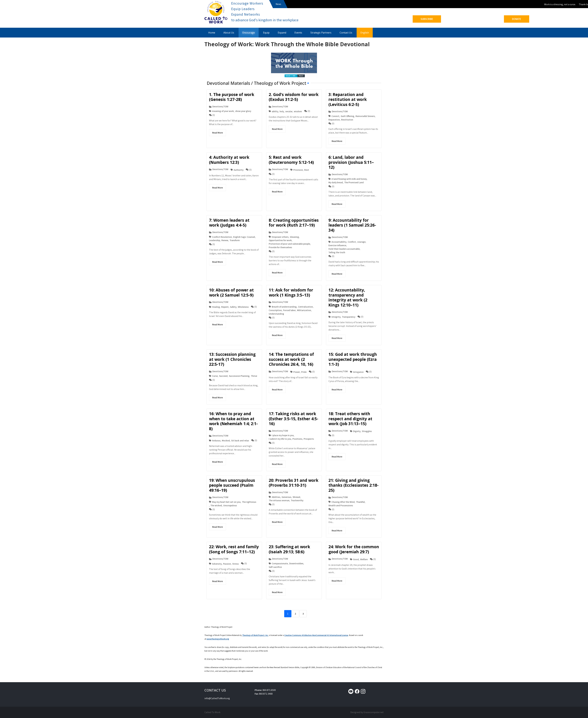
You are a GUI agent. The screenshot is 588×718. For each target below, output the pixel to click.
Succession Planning (239, 375)
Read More (217, 132)
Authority (238, 169)
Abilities (276, 496)
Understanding (276, 313)
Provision (298, 169)
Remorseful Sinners (365, 116)
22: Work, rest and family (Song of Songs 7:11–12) (234, 549)
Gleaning (294, 236)
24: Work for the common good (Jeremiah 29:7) (353, 549)
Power (296, 371)
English (364, 32)
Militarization (304, 310)
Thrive (254, 375)
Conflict (352, 241)
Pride (304, 371)
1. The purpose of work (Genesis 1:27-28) (231, 97)
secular (288, 111)
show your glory (243, 111)
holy (282, 111)
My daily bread (335, 182)
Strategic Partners (320, 32)
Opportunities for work (280, 240)
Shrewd (296, 496)
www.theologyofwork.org (218, 639)
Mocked (226, 440)
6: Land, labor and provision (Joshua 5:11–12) (351, 162)
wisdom (298, 111)
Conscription (275, 310)
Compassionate (280, 563)
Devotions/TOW (220, 106)
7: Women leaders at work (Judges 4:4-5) (229, 222)
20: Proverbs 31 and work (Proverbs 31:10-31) (293, 482)
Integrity (336, 316)
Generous (286, 496)
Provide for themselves (280, 247)
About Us (228, 32)
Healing (216, 306)
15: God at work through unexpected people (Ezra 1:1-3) (352, 359)
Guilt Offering (347, 116)
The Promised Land (354, 182)
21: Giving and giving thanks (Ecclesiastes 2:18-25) (353, 485)
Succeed (223, 375)
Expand (282, 32)
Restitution (347, 119)
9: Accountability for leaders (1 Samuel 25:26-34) (352, 225)
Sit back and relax (240, 440)
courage (361, 241)
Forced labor (289, 310)
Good (356, 559)
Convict (335, 116)
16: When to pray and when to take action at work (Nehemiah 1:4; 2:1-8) (233, 421)
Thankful (360, 501)
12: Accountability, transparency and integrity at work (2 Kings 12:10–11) (347, 297)
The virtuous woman (279, 500)
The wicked (216, 505)
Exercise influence (337, 245)
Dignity (356, 431)
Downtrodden (296, 563)
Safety (233, 306)
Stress (235, 563)
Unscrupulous (230, 505)
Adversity (217, 563)
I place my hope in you (283, 435)
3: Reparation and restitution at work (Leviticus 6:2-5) (347, 99)
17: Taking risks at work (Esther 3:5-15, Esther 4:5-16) (293, 418)
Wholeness (243, 306)
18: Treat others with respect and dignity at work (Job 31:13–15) (350, 418)
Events (298, 32)
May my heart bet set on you (226, 501)
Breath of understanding (284, 306)
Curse (215, 375)
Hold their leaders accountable (344, 248)
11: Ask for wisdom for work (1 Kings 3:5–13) (291, 292)
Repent (225, 306)
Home (211, 32)
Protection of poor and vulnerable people (289, 243)
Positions (297, 438)
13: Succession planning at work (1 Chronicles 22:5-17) (232, 359)
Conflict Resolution (222, 236)
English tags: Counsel (244, 236)
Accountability (339, 241)
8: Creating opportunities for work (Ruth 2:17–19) (294, 222)
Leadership (214, 240)
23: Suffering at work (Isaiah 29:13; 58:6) (289, 549)
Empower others (280, 236)
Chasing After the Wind (343, 501)
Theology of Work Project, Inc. (255, 635)
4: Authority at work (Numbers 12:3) (229, 159)
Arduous (216, 440)
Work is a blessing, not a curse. (548, 4)
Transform (235, 240)
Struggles (367, 431)
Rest (306, 169)
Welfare (364, 559)
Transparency (348, 316)
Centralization (305, 306)
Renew (224, 240)
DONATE (516, 19)
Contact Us (346, 32)
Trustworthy (297, 500)
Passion (227, 563)
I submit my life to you (280, 438)
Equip (266, 32)
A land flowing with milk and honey (349, 178)
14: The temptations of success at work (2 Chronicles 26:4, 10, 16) (291, 359)
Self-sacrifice (275, 566)
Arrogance (358, 371)
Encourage (248, 32)
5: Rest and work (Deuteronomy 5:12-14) (291, 159)
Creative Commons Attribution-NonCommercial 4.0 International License (316, 635)
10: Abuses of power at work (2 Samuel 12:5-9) (231, 292)
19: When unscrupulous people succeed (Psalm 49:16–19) (232, 485)
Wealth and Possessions (340, 505)
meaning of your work (223, 111)
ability (275, 111)
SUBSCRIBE (427, 19)
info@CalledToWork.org (217, 698)
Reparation (334, 119)
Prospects (309, 438)
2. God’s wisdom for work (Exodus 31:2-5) (293, 97)
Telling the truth (336, 252)
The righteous (249, 501)
